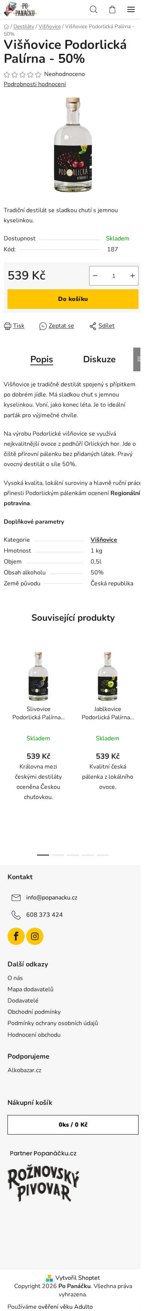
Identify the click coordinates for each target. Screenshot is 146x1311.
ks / (73, 1125)
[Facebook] (16, 936)
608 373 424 (44, 915)
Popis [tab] (41, 359)
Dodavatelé (23, 1001)
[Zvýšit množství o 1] (132, 275)
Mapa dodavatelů (30, 989)
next (138, 696)
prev (8, 696)
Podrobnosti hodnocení (35, 84)
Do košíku (73, 299)
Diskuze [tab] (99, 359)
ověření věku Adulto (65, 1307)
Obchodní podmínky (34, 1012)
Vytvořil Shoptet (77, 1278)
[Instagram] (34, 936)
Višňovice (104, 540)
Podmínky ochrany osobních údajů (52, 1023)
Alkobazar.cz (24, 1070)
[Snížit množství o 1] (95, 275)
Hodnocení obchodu (34, 1035)
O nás (15, 978)
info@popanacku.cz (51, 897)
